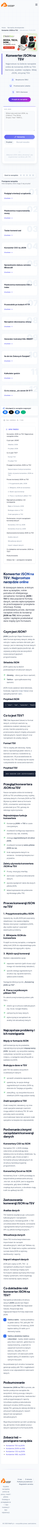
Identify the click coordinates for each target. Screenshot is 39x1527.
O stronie (28, 1479)
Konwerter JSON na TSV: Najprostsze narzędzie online (20, 435)
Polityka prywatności (25, 1482)
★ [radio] (33, 175)
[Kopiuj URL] (23, 412)
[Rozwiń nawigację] (36, 4)
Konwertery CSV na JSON (16, 525)
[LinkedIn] (17, 412)
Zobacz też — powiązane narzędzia (19, 560)
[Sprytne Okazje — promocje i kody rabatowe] (19, 42)
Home (4, 27)
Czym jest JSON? (13, 440)
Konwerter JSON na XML (15, 1448)
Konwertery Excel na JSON (17, 529)
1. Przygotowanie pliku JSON (17, 483)
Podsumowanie (12, 555)
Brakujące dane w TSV (15, 510)
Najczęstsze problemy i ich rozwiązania (16, 501)
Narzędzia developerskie (15, 27)
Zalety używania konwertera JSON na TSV (20, 474)
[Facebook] (5, 412)
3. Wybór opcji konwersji (16, 491)
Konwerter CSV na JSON (15, 1451)
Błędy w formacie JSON (16, 506)
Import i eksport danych (16, 545)
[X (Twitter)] (11, 412)
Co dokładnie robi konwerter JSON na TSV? (20, 550)
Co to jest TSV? (12, 453)
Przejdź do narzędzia (19, 99)
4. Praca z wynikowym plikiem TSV (19, 496)
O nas (20, 1479)
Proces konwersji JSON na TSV (18, 479)
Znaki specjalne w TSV (15, 514)
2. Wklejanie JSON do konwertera (19, 487)
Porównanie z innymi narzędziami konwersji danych (18, 519)
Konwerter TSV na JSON (15, 1445)
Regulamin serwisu (26, 1484)
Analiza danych (13, 537)
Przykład (9, 142)
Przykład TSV (12, 461)
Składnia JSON (13, 444)
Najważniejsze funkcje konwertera (19, 469)
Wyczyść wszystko (22, 142)
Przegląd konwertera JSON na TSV (19, 465)
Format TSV (12, 457)
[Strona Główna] (8, 5)
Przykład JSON (13, 448)
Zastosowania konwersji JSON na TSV (20, 533)
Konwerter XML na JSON (15, 1454)
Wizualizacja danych (15, 541)
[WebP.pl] (6, 1480)
